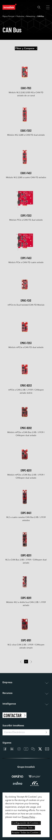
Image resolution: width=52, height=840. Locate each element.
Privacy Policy (28, 817)
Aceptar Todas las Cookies (25, 833)
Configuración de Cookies (25, 823)
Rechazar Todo (25, 828)
